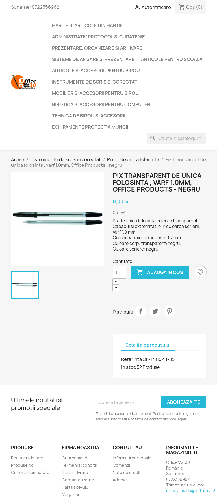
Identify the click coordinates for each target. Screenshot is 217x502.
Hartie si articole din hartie (87, 25)
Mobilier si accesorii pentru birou (95, 93)
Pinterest (169, 311)
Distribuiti (140, 311)
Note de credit (127, 472)
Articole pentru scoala (172, 59)
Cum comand (74, 458)
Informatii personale (132, 458)
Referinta (131, 359)
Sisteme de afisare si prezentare (93, 59)
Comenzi (121, 465)
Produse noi (22, 465)
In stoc (128, 367)
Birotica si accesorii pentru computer (101, 104)
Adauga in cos (160, 272)
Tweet (155, 311)
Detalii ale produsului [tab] (147, 345)
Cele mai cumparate (30, 472)
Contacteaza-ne (78, 480)
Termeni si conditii (79, 465)
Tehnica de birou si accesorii (88, 116)
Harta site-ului (75, 487)
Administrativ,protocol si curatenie (98, 37)
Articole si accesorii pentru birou (96, 70)
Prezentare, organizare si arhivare (97, 48)
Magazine (71, 494)
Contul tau (127, 447)
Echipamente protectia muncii (90, 127)
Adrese (120, 480)
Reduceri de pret (27, 458)
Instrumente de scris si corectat (94, 82)
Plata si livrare (75, 472)
